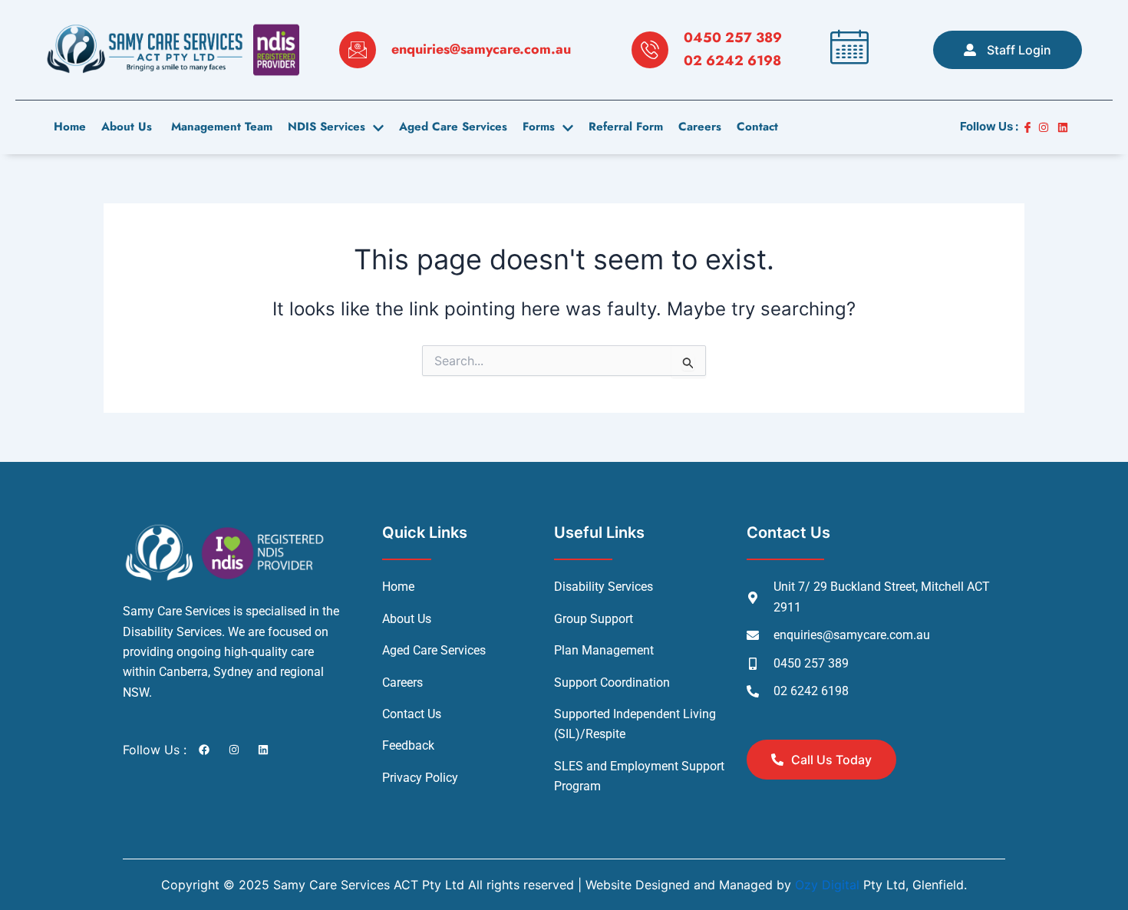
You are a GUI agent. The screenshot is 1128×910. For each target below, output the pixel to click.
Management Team (219, 126)
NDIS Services (326, 126)
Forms (539, 126)
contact (757, 126)
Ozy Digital (827, 884)
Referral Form (626, 126)
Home (70, 126)
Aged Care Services (453, 126)
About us (126, 126)
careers (699, 126)
